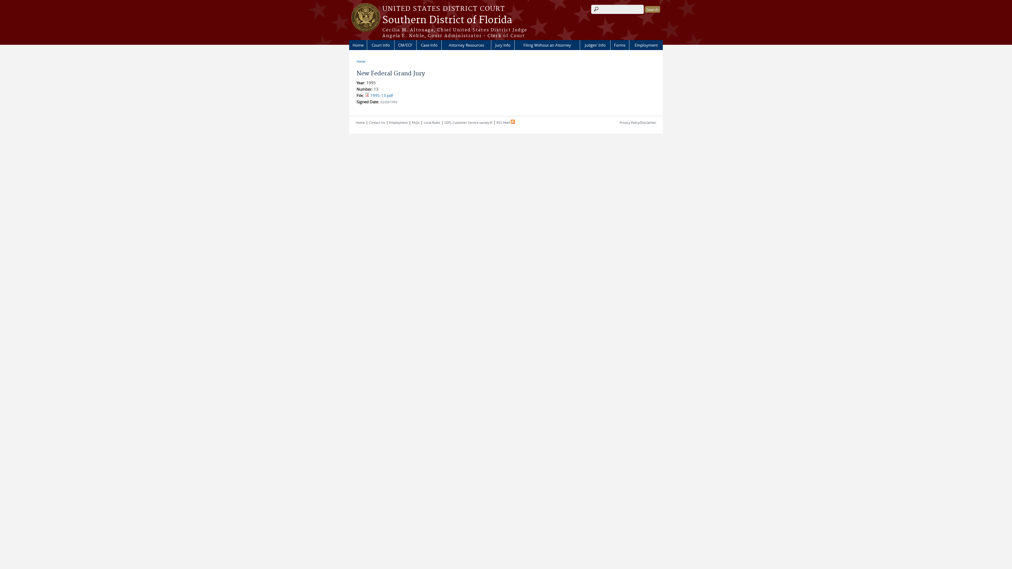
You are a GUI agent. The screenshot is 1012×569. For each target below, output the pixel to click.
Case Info (429, 45)
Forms (620, 45)
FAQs (416, 122)
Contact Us (377, 122)
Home (358, 45)
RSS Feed (504, 122)
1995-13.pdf (381, 95)
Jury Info (502, 45)
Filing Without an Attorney (547, 45)
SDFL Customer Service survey (468, 122)
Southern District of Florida (447, 20)
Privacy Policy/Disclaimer (638, 122)
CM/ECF (405, 45)
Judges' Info (595, 45)
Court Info (381, 45)
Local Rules (432, 122)
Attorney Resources (466, 45)
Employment (646, 45)
